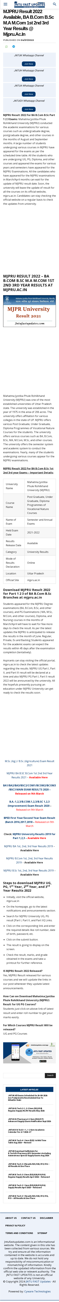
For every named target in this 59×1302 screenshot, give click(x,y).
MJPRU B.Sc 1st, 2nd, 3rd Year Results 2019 (28, 870)
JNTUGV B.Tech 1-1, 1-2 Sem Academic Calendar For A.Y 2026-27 (26, 1131)
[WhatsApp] (6, 46)
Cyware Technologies (37, 1291)
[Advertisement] (29, 239)
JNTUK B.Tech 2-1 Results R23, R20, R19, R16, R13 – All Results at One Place (28, 1197)
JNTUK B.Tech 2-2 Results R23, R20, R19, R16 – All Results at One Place (29, 1165)
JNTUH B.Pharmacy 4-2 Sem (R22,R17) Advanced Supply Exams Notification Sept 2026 (29, 1120)
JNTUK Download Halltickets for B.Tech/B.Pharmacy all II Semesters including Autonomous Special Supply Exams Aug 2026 (29, 1153)
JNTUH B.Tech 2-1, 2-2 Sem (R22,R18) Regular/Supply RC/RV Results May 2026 (26, 1109)
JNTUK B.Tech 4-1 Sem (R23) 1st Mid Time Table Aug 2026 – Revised (27, 1141)
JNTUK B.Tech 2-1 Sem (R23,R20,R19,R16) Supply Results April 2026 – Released (26, 1186)
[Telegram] (13, 46)
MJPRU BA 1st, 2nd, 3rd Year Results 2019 (28, 846)
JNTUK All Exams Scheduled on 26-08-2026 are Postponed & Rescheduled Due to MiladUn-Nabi (27, 1097)
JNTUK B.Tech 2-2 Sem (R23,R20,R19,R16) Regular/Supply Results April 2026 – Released (29, 1175)
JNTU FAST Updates (38, 1281)
